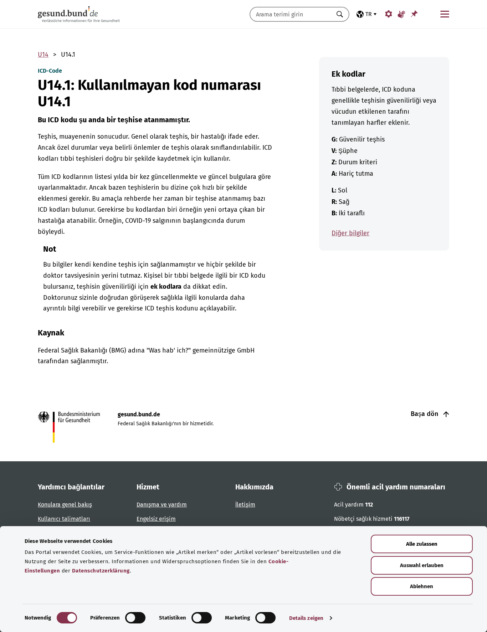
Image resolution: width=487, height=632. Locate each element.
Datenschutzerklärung (101, 570)
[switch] (135, 617)
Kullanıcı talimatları (64, 518)
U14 (43, 54)
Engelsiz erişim (156, 518)
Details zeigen (306, 618)
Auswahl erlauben (422, 565)
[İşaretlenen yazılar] (414, 13)
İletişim (245, 504)
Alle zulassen (421, 544)
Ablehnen (421, 586)
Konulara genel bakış (65, 504)
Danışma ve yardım (162, 504)
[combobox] (291, 14)
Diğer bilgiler (350, 233)
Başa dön (425, 414)
